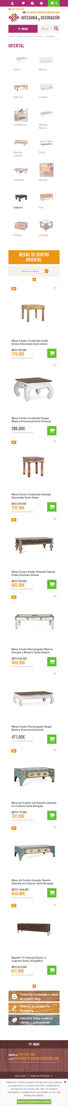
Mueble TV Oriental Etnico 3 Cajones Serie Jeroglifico (29, 959)
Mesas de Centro (34, 36)
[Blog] (32, 3)
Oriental (50, 36)
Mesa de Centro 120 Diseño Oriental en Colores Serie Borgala (34, 804)
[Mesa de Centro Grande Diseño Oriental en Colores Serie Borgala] (34, 852)
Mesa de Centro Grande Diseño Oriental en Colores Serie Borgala (32, 882)
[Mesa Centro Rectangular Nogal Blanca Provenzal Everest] (34, 698)
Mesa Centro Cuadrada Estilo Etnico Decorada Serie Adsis (30, 342)
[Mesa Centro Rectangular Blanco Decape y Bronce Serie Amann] (34, 621)
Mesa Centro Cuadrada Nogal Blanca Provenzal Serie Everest (31, 420)
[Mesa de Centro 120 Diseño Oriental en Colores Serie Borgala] (34, 774)
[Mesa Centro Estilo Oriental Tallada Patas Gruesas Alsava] (34, 543)
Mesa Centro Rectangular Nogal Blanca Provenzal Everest (31, 728)
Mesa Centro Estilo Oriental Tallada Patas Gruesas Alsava (33, 573)
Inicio (11, 36)
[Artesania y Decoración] (34, 17)
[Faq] (42, 3)
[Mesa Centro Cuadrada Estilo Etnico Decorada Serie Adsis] (34, 312)
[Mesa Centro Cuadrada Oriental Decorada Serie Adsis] (34, 466)
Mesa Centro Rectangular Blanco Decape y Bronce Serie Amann (32, 651)
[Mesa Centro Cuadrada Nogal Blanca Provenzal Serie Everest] (34, 390)
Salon (19, 36)
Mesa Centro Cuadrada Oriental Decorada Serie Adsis (31, 496)
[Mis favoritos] (23, 3)
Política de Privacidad (39, 1076)
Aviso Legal (20, 1076)
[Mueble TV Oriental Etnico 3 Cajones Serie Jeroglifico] (34, 929)
